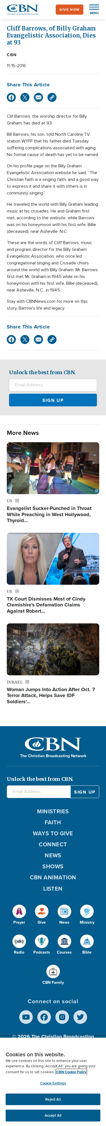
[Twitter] (24, 97)
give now (69, 9)
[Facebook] (11, 97)
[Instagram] (62, 1017)
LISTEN (53, 888)
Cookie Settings (53, 1083)
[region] (53, 1082)
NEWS (53, 855)
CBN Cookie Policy (71, 1072)
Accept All (53, 1115)
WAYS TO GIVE (53, 833)
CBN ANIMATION (53, 877)
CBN (12, 55)
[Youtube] (26, 1017)
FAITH (53, 822)
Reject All (52, 1099)
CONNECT (53, 844)
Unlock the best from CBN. (42, 372)
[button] (91, 10)
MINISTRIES (53, 811)
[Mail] (38, 97)
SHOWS (52, 866)
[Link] (52, 97)
